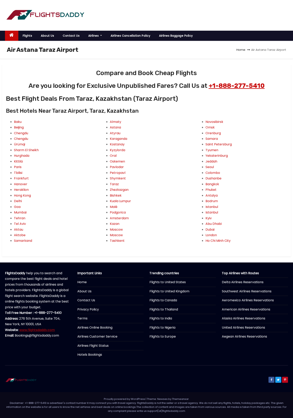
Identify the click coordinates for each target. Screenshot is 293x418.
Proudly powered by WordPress (125, 399)
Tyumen (211, 150)
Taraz (114, 184)
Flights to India (160, 318)
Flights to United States (167, 282)
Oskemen (117, 161)
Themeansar (180, 399)
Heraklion (21, 189)
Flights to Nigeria (162, 327)
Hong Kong (22, 195)
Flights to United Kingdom (169, 291)
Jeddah (211, 161)
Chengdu (21, 133)
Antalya (211, 195)
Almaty (115, 121)
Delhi (18, 201)
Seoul (209, 167)
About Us (47, 36)
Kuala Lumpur (120, 201)
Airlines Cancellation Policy (130, 36)
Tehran (19, 218)
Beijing (19, 127)
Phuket (210, 189)
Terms (82, 318)
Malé (113, 207)
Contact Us (71, 36)
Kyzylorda (117, 150)
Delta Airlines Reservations (243, 282)
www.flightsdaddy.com (37, 330)
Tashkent (117, 240)
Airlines (94, 36)
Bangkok (212, 184)
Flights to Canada (163, 300)
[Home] (11, 36)
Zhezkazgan (119, 189)
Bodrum (211, 201)
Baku (18, 121)
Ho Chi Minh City (218, 240)
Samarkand (23, 240)
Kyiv (208, 218)
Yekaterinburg (216, 155)
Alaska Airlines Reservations (243, 318)
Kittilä (18, 161)
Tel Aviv (20, 223)
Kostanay (117, 144)
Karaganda (118, 138)
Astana (115, 127)
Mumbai (20, 212)
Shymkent (118, 178)
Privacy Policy (88, 309)
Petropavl (117, 172)
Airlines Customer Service (97, 336)
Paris (18, 167)
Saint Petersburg (218, 144)
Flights (27, 36)
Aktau (18, 229)
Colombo (212, 172)
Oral (113, 155)
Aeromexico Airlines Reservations (248, 300)
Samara (211, 138)
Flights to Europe (162, 336)
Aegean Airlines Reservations (244, 336)
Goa (17, 207)
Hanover (20, 184)
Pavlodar (117, 167)
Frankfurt (21, 178)
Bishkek (116, 195)
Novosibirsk (214, 121)
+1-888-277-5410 (237, 85)
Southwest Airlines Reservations (246, 291)
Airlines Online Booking (94, 327)
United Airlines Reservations (243, 327)
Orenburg (213, 133)
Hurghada (21, 155)
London (211, 235)
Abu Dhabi (213, 223)
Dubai (209, 229)
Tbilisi (18, 172)
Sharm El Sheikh (26, 150)
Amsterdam (119, 218)
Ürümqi (19, 144)
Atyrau (115, 133)
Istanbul (211, 207)
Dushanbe (213, 178)
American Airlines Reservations (246, 309)
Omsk (210, 127)
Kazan (114, 223)
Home (240, 50)
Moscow (116, 229)
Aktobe (20, 235)
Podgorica (118, 212)
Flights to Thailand (163, 309)
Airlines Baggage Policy (176, 36)
